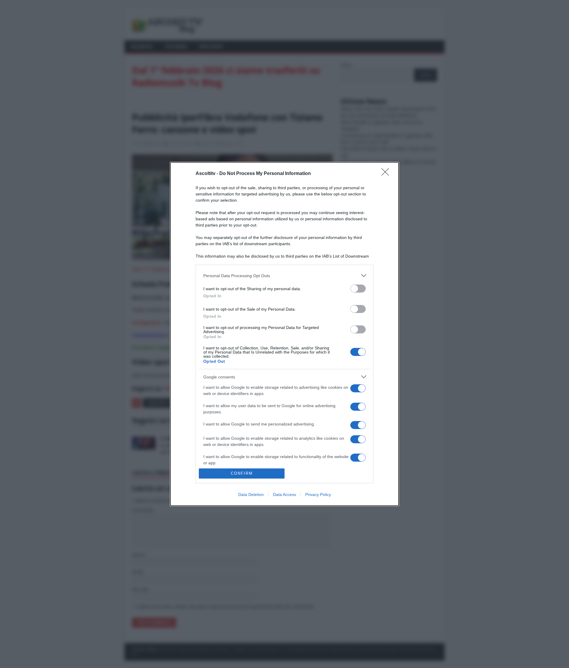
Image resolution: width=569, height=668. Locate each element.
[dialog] (284, 334)
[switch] (358, 289)
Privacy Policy (318, 494)
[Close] (387, 173)
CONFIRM (242, 473)
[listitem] (284, 275)
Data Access (284, 494)
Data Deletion (251, 494)
